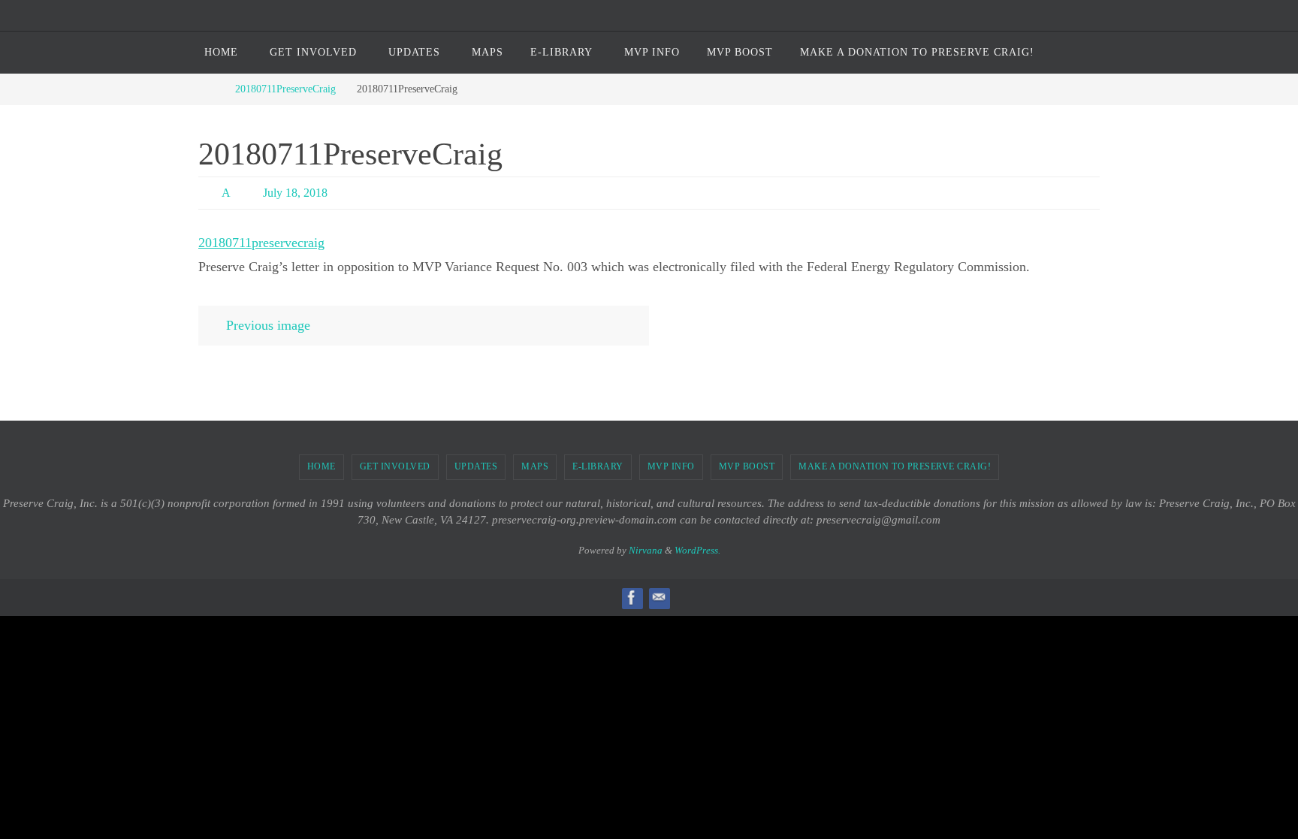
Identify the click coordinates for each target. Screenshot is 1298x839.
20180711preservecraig (261, 242)
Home (321, 466)
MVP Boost (747, 466)
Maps (534, 466)
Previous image (268, 325)
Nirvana (646, 550)
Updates (476, 466)
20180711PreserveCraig (285, 89)
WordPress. (697, 550)
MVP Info (671, 466)
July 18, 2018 (295, 192)
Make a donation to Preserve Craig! (894, 466)
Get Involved (395, 466)
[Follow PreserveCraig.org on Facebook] (631, 597)
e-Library (597, 466)
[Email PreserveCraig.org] (659, 597)
